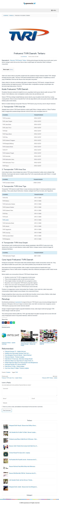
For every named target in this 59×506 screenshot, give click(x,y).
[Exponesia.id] (29, 3)
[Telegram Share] (11, 322)
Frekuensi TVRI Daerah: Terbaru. (18, 60)
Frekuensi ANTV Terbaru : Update (49, 377)
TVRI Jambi (5, 220)
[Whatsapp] (14, 322)
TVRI (16, 372)
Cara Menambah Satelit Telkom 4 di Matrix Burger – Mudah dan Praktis (29, 344)
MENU (54, 10)
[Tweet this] (6, 322)
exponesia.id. (26, 503)
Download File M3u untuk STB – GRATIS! (47, 343)
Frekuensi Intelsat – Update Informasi (8, 343)
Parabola (8, 372)
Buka (11, 69)
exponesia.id (18, 302)
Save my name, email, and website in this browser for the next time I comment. (23, 406)
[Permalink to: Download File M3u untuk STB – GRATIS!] (48, 336)
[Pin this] (8, 322)
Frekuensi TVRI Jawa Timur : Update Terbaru (12, 377)
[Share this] (3, 322)
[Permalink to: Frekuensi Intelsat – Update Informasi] (10, 336)
